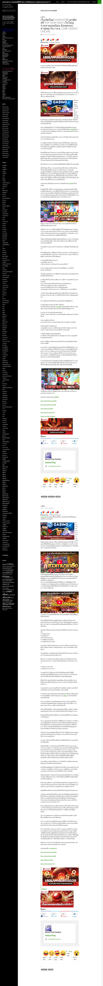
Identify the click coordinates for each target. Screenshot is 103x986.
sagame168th (5, 362)
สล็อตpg (4, 490)
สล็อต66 (4, 474)
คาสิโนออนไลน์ (5, 434)
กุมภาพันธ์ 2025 (5, 141)
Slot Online (4, 383)
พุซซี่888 (4, 42)
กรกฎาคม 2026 (5, 108)
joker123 (4, 33)
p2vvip (3, 291)
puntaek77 (4, 343)
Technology (4, 399)
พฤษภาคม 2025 (5, 136)
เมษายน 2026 (5, 114)
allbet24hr (4, 192)
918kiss (4, 32)
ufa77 (3, 412)
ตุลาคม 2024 (5, 149)
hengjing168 (5, 242)
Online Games (5, 287)
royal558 (4, 356)
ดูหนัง (3, 35)
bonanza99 (4, 209)
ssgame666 (4, 395)
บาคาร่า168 (5, 82)
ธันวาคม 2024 (5, 145)
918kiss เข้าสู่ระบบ (6, 182)
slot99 (3, 75)
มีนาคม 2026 (5, 116)
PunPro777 (4, 339)
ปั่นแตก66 (4, 453)
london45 (4, 273)
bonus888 (4, 211)
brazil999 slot (5, 213)
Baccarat (4, 200)
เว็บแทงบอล (4, 542)
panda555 (4, 293)
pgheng (4, 314)
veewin (3, 430)
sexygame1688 (5, 379)
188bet (3, 171)
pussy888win (5, 351)
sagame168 (4, 360)
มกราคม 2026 (5, 120)
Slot (3, 381)
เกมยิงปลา (4, 517)
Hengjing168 (5, 72)
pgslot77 (4, 320)
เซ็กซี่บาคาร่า (5, 526)
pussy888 (4, 40)
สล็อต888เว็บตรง (6, 480)
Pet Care (4, 294)
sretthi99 (4, 393)
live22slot (4, 269)
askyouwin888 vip (6, 198)
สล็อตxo (4, 492)
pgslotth (4, 329)
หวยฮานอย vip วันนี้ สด (7, 513)
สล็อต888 (4, 478)
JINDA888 (4, 78)
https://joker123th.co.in (7, 71)
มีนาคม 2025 (5, 139)
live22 (3, 267)
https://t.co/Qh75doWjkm (48, 416)
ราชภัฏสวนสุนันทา (6, 461)
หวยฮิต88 (43, 17)
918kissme (4, 186)
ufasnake (4, 426)
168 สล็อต (4, 165)
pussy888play (5, 349)
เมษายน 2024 (5, 157)
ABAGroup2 (5, 190)
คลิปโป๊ (3, 87)
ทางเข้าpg (4, 443)
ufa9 (3, 416)
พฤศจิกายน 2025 (6, 124)
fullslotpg (4, 49)
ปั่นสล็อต (4, 451)
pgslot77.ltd (4, 322)
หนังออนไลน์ (5, 511)
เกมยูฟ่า (4, 519)
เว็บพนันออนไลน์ (5, 536)
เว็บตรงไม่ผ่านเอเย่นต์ (7, 532)
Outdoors (4, 289)
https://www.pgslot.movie (7, 45)
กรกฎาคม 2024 (5, 155)
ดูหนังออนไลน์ (5, 53)
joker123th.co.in (5, 260)
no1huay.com (5, 285)
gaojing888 (4, 235)
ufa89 (3, 414)
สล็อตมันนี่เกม (5, 493)
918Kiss (4, 180)
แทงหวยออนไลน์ (5, 546)
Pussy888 (4, 345)
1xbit (3, 177)
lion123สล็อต (5, 265)
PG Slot (3, 298)
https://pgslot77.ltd (6, 46)
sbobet (3, 368)
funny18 (4, 231)
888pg (3, 179)
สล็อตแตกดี (4, 505)
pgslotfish (8, 579)
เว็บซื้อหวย (4, 530)
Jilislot (3, 248)
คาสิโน (3, 432)
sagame (4, 36)
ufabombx (4, 418)
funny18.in (4, 233)
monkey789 (4, 281)
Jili (3, 246)
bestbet (4, 202)
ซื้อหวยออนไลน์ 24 (6, 437)
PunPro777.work (6, 341)
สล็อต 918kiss (5, 466)
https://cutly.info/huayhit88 (48, 404)
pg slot (3, 93)
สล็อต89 (4, 482)
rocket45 (4, 352)
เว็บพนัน (4, 534)
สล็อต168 (4, 468)
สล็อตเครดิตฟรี (5, 497)
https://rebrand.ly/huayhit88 (48, 401)
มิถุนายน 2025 (5, 134)
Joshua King (50, 462)
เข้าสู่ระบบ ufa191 (6, 521)
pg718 (3, 304)
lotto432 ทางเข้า (5, 275)
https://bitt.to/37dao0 (47, 408)
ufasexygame (5, 424)
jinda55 (4, 250)
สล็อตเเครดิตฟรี (5, 503)
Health (3, 240)
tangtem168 (5, 397)
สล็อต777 (4, 476)
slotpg (3, 85)
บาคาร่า (4, 445)
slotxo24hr (4, 84)
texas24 (4, 405)
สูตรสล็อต (4, 509)
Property (4, 333)
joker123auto (5, 256)
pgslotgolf (4, 327)
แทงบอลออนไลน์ (5, 544)
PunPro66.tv (5, 337)
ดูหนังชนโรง (5, 56)
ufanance (4, 422)
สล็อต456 (4, 470)
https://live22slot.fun (6, 51)
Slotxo (3, 389)
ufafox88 (4, 420)
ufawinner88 (5, 428)
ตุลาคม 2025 (5, 126)
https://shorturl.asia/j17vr (48, 412)
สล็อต (65, 695)
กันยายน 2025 (5, 128)
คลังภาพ (44, 34)
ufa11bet (4, 410)
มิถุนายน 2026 (5, 110)
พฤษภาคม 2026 (5, 112)
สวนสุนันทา (4, 507)
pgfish (3, 312)
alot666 (4, 194)
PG (3, 296)
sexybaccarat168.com (7, 376)
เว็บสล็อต (4, 538)
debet (3, 219)
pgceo (3, 310)
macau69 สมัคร (5, 277)
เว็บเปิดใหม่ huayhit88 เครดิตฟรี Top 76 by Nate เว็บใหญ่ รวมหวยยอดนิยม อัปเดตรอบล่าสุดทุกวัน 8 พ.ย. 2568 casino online (59, 25)
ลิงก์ (42, 508)
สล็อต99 (4, 488)
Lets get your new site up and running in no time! (78, 1)
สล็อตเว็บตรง (5, 59)
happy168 (4, 238)
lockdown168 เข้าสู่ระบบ (7, 271)
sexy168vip (4, 372)
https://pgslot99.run (6, 80)
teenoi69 (4, 401)
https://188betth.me (6, 97)
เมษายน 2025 (5, 137)
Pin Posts (94, 1)
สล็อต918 (4, 484)
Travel (3, 408)
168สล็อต (4, 169)
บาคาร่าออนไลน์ (5, 449)
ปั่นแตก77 (4, 455)
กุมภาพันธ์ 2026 (5, 118)
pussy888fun (5, 347)
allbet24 (4, 94)
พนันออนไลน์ (5, 457)
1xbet (3, 175)
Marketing (4, 279)
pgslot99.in (4, 325)
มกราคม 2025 (5, 143)
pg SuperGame (5, 302)
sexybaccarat (5, 43)
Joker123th (5, 574)
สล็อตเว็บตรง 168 (6, 501)
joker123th (4, 258)
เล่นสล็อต (4, 528)
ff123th (4, 225)
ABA (3, 188)
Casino (3, 217)
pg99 (3, 48)
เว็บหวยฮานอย (5, 540)
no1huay (4, 283)
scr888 (3, 370)
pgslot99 (4, 323)
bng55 (3, 208)
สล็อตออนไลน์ (5, 495)
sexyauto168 (5, 374)
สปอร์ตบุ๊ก (4, 463)
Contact (63, 1)
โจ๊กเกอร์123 (5, 550)
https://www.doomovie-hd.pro (8, 98)
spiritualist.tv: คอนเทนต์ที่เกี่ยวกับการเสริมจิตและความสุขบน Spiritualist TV (26, 2)
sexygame (4, 378)
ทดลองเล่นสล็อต (5, 441)
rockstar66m (5, 354)
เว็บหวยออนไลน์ (5, 64)
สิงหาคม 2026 (5, 107)
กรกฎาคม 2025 (5, 132)
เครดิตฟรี (4, 524)
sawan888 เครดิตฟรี (6, 366)
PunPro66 (4, 335)
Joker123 (4, 254)
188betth (4, 173)
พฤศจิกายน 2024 (6, 147)
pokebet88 (4, 331)
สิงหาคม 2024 (5, 153)
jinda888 (4, 252)
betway (3, 204)
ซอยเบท (4, 436)
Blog (57, 1)
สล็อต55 (4, 472)
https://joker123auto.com (7, 37)
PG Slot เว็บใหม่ (5, 300)
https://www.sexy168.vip (7, 61)
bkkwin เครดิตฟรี (6, 206)
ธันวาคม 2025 (5, 122)
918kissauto (5, 184)
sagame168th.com (6, 364)
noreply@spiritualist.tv (54, 466)
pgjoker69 (4, 316)
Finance (4, 227)
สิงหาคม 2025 (5, 130)
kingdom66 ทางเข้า (6, 264)
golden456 (4, 237)
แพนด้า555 (4, 548)
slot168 (4, 385)
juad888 (4, 262)
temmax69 (4, 403)
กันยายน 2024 (5, 151)
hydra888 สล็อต (5, 244)
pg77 (3, 306)
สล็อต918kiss (5, 486)
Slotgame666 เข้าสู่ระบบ (7, 387)
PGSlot (3, 318)
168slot (4, 167)
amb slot (4, 196)
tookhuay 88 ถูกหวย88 (7, 407)
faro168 (4, 223)
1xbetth (4, 88)
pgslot (3, 58)
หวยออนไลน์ (51, 496)
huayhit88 (71, 129)
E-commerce (5, 221)
